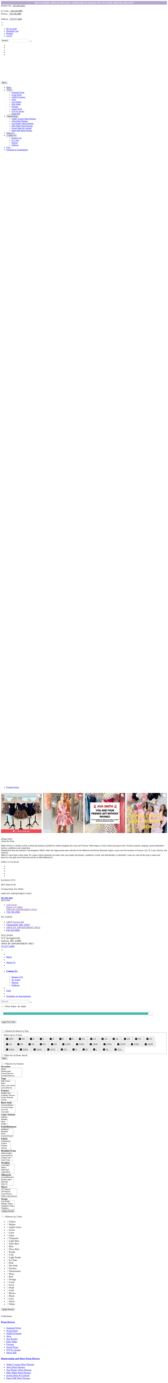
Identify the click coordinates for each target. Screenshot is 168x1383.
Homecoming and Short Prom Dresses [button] (20, 1358)
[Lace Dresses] (8, 1088)
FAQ (8, 990)
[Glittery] (4, 1117)
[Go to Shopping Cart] (2, 22)
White (12, 1304)
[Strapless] (7, 1208)
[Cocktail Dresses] (11, 1076)
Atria (8, 1336)
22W (122, 1044)
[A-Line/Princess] (7, 1177)
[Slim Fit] (7, 1184)
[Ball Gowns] (8, 1081)
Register (9, 33)
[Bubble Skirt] (9, 1093)
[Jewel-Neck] (7, 1172)
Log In (9, 36)
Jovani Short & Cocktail (17, 1375)
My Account (11, 29)
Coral (11, 1282)
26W (150, 1044)
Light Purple (15, 1257)
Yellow (12, 1221)
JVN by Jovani (13, 1350)
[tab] (86, 971)
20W (109, 1044)
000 (11, 1038)
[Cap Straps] (7, 1201)
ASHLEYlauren (14, 1333)
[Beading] (7, 1131)
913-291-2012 (18, 6)
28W (11, 1049)
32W (39, 1049)
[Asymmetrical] (6, 1156)
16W (81, 1044)
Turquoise (14, 1238)
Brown (12, 1293)
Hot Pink (13, 1265)
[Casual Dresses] (11, 1073)
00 (23, 1038)
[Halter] (7, 1168)
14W (67, 1044)
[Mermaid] (7, 1182)
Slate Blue (14, 1243)
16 (117, 1038)
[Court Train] (6, 1160)
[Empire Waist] (7, 1180)
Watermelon (15, 1271)
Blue (11, 1246)
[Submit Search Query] (31, 1002)
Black (12, 1296)
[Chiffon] (5, 1143)
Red (11, 1276)
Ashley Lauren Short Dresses (20, 1364)
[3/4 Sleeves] (9, 1192)
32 (55, 1044)
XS (65, 1049)
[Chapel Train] (6, 1158)
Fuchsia (12, 1268)
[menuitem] (86, 29)
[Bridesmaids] (11, 1071)
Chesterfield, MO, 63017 (18, 924)
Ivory (11, 1285)
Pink (11, 1263)
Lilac (11, 1254)
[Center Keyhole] (9, 1098)
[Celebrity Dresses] (9, 1095)
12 (94, 1038)
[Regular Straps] (7, 1204)
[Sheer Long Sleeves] (9, 1196)
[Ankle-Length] (6, 1153)
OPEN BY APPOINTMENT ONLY (23, 927)
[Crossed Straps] (8, 1107)
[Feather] (5, 1146)
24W (136, 1044)
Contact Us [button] (12, 971)
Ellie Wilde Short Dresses (18, 1372)
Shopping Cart (12, 31)
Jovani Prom (12, 1347)
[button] (8, 87)
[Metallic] (4, 1119)
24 (10, 1044)
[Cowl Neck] (7, 1165)
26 (21, 1044)
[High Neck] (7, 1170)
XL (107, 1049)
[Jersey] (5, 1148)
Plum (11, 1274)
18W (95, 1044)
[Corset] (9, 1100)
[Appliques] (7, 1129)
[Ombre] (4, 1124)
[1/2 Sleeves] (9, 1189)
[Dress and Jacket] (8, 1086)
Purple (12, 1252)
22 (150, 1038)
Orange (12, 1279)
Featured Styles (12, 787)
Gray (11, 1298)
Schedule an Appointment (18, 996)
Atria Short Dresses (15, 1367)
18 (128, 1038)
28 (32, 1044)
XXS (52, 1049)
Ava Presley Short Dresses (19, 1370)
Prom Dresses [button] (8, 1322)
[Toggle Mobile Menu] (2, 949)
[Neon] (4, 1122)
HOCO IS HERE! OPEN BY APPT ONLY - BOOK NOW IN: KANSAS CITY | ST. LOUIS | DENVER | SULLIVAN (84, 3)
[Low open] (8, 1112)
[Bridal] (11, 1069)
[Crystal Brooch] (7, 1136)
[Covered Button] (8, 1105)
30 (44, 1044)
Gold (11, 1290)
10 (83, 1038)
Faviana (10, 1344)
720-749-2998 (14, 14)
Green (12, 1230)
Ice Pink (13, 1260)
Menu (4, 83)
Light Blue (14, 1241)
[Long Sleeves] (9, 1194)
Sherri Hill (11, 1352)
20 (139, 1038)
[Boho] (8, 1083)
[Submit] (31, 41)
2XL (119, 1049)
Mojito (12, 1224)
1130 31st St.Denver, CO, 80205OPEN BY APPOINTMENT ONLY (21, 907)
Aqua (11, 1235)
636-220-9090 (16, 11)
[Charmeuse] (5, 1141)
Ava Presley (12, 1339)
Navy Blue (14, 1249)
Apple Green (15, 1227)
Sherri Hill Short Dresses (18, 1378)
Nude (11, 1287)
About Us (10, 962)
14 (105, 1038)
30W (25, 1049)
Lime (11, 1232)
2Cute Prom (12, 1330)
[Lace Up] (8, 1110)
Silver (12, 1301)
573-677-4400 (15, 19)
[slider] (150, 1013)
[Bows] (7, 1134)
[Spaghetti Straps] (7, 1206)
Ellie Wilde (11, 1341)
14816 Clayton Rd (15, 922)
